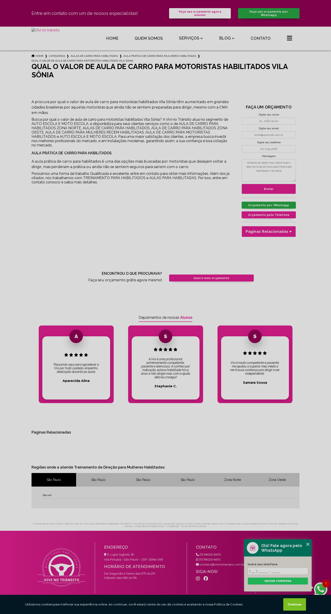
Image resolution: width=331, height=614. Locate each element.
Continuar (295, 604)
